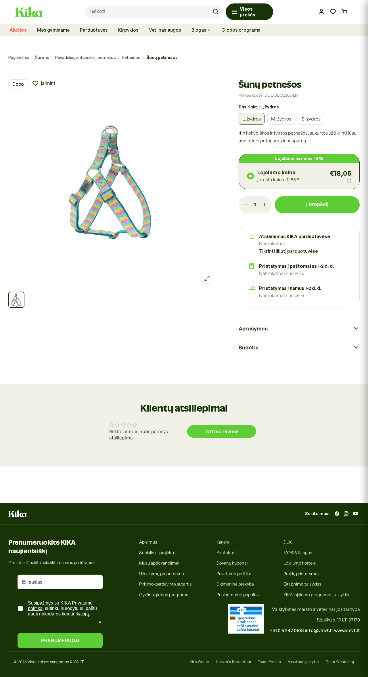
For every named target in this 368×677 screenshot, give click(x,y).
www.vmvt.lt (347, 630)
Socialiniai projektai (157, 552)
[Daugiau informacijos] (349, 181)
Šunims (42, 57)
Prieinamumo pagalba (237, 594)
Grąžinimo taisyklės (302, 584)
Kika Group (199, 661)
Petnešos (131, 57)
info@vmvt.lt (319, 630)
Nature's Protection (233, 661)
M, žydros (281, 119)
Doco (18, 84)
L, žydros (251, 119)
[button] (344, 11)
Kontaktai (225, 552)
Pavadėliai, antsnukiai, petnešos (85, 57)
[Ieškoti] (215, 11)
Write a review (221, 431)
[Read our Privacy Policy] (99, 622)
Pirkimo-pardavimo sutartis (165, 584)
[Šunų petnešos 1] (16, 300)
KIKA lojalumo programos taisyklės (316, 594)
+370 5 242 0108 (287, 630)
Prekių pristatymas (301, 573)
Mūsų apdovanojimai (159, 563)
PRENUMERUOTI (60, 640)
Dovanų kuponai (232, 563)
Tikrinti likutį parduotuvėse (288, 251)
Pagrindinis (18, 57)
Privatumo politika (233, 573)
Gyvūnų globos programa (163, 594)
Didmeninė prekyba (235, 584)
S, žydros (311, 119)
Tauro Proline (269, 661)
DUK (287, 542)
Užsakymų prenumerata (162, 573)
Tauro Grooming (340, 661)
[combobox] (153, 11)
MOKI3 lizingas (297, 552)
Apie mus (148, 542)
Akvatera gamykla (303, 661)
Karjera (222, 542)
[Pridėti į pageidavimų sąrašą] (44, 83)
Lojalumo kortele (299, 563)
